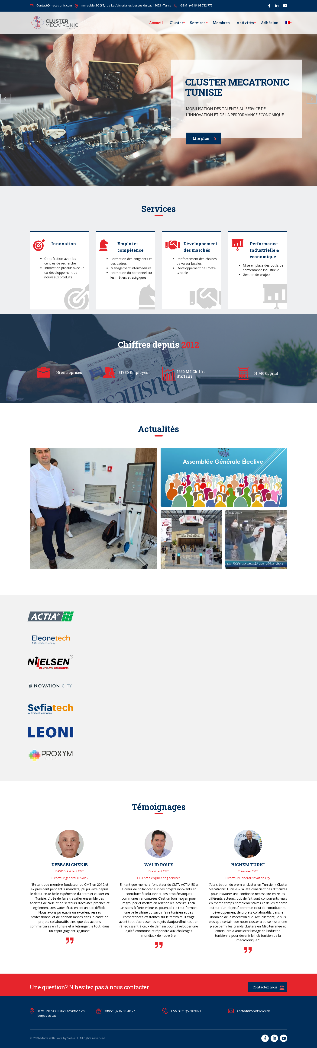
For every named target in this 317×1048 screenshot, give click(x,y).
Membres (221, 22)
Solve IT (72, 1038)
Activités (245, 22)
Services (197, 22)
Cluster (176, 22)
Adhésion (269, 22)
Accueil (156, 22)
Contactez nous (265, 987)
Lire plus (201, 138)
